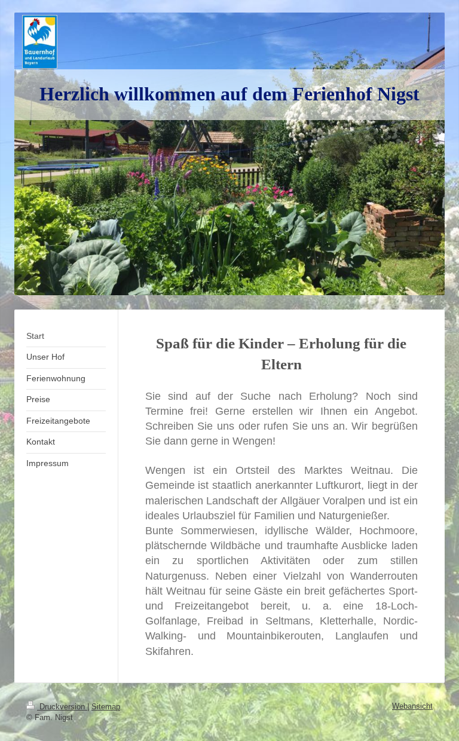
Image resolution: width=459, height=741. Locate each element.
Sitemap (105, 706)
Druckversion (62, 706)
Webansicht (412, 706)
